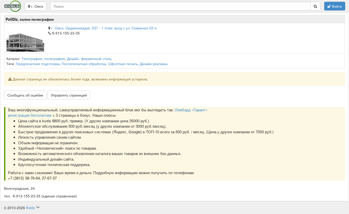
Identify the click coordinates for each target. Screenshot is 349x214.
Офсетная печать (123, 63)
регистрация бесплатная (29, 115)
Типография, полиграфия (43, 58)
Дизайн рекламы (154, 63)
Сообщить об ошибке (25, 95)
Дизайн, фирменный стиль (89, 58)
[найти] (315, 6)
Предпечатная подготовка (38, 63)
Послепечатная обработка (84, 63)
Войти (336, 6)
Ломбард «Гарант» (191, 109)
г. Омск (36, 6)
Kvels (30, 207)
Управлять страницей (69, 95)
